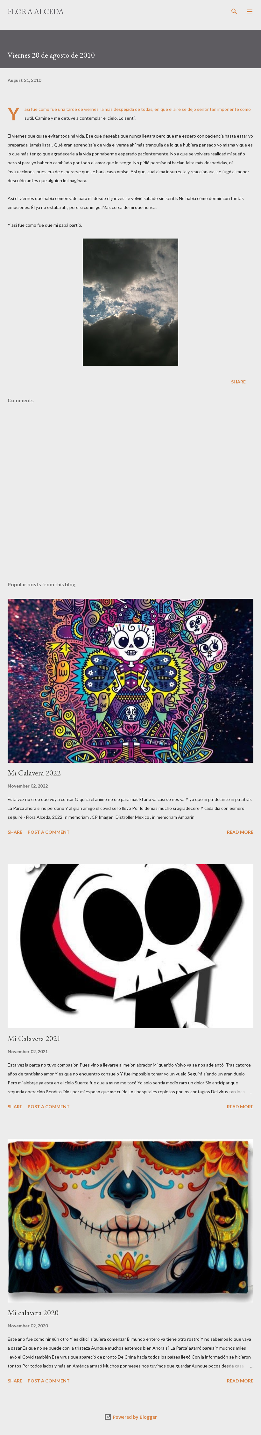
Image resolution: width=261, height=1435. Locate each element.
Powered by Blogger (134, 1417)
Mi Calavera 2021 (34, 1038)
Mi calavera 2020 (33, 1312)
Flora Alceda (36, 11)
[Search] (234, 11)
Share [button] (238, 381)
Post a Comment (49, 832)
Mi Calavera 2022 (34, 773)
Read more (240, 832)
